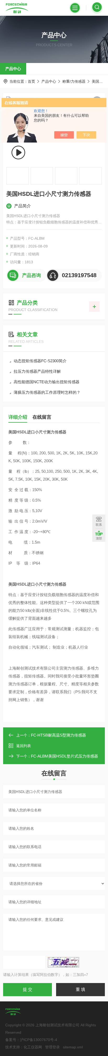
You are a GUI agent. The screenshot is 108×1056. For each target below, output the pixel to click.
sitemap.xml (73, 1047)
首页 (31, 81)
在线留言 (42, 417)
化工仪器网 (33, 1047)
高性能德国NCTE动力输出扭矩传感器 (46, 382)
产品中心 (13, 68)
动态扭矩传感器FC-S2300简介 (40, 361)
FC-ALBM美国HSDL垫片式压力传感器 (64, 756)
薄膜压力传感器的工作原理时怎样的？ (47, 392)
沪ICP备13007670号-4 (38, 1040)
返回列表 (23, 746)
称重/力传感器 (73, 81)
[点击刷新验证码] (63, 962)
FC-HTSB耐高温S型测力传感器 (58, 735)
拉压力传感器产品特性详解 (37, 371)
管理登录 (52, 1047)
